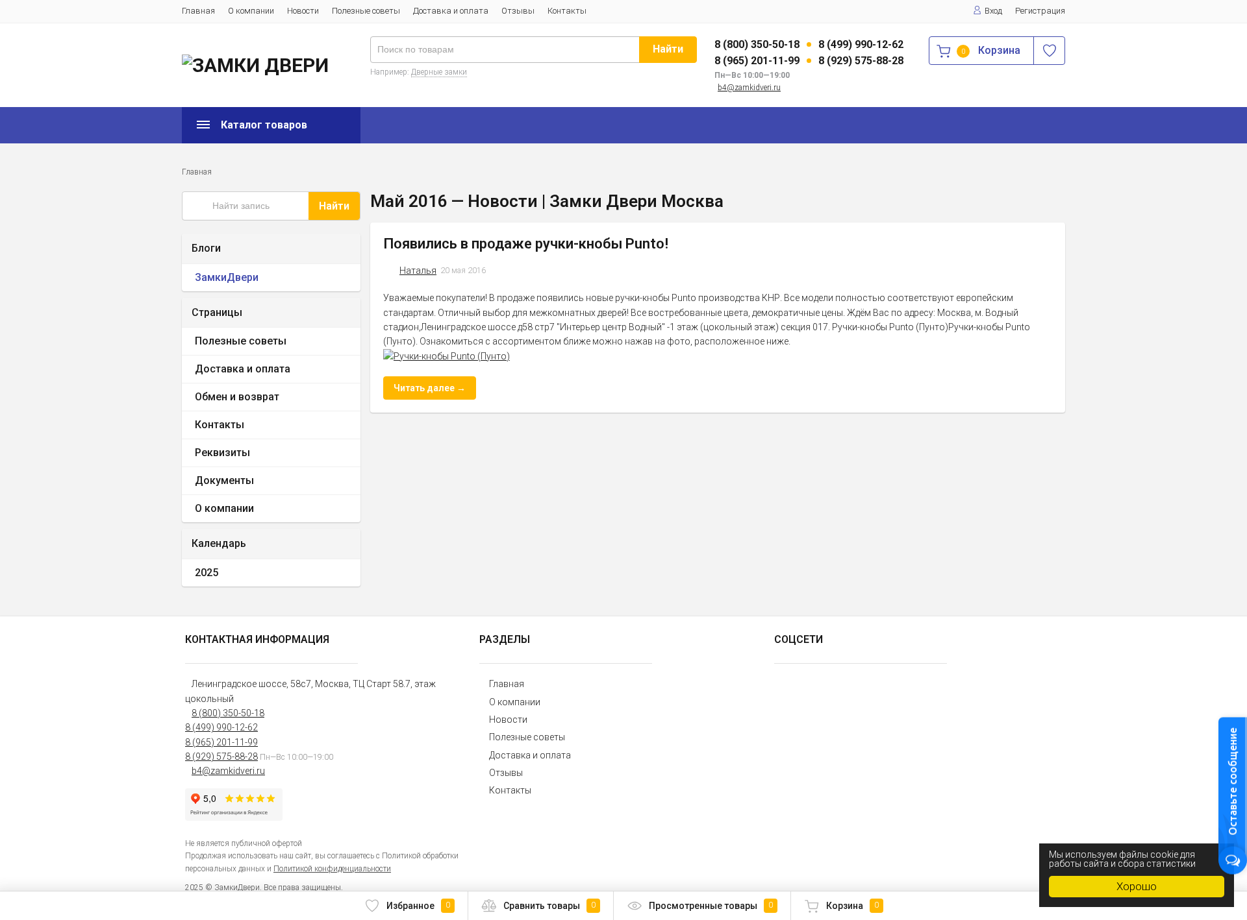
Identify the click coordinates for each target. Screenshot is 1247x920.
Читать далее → (430, 388)
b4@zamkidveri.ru (749, 87)
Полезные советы (366, 11)
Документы (224, 480)
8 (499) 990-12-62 (860, 44)
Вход (993, 11)
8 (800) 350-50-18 (757, 44)
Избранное (418, 906)
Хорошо (1136, 886)
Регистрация (1040, 11)
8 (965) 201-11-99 (757, 60)
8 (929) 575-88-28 (860, 60)
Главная (198, 11)
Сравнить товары (549, 906)
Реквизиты (222, 452)
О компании (251, 11)
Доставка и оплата (450, 11)
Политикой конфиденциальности (332, 868)
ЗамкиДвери (226, 277)
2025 (206, 572)
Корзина (852, 906)
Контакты (567, 11)
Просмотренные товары (711, 906)
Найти (668, 49)
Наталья (417, 270)
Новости (303, 11)
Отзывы (518, 11)
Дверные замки (439, 72)
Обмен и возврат (237, 397)
